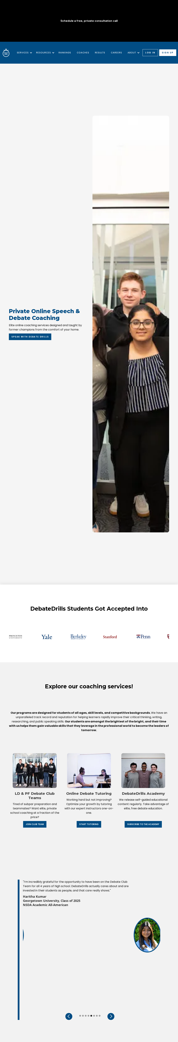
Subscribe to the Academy (143, 824)
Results (100, 52)
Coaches (83, 52)
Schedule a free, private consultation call (89, 21)
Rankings (65, 52)
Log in (150, 52)
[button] (23, 52)
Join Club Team (35, 824)
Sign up (168, 52)
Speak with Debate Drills (30, 336)
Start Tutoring (89, 824)
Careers (116, 52)
